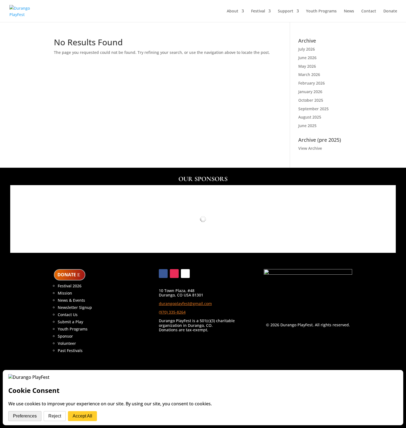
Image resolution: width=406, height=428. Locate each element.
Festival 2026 (69, 285)
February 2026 (311, 83)
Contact (368, 11)
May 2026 (307, 66)
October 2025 (310, 100)
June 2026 (307, 57)
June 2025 (307, 125)
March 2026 (309, 74)
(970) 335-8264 (172, 312)
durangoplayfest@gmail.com (185, 303)
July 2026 (306, 49)
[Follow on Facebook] (163, 273)
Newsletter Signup (75, 307)
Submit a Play (70, 321)
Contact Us (68, 314)
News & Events (71, 300)
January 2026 (310, 91)
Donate (390, 11)
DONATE (66, 275)
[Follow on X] (185, 273)
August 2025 (309, 117)
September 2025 (313, 108)
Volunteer (67, 343)
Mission (65, 293)
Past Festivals (70, 350)
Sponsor (65, 336)
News (349, 11)
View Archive (310, 148)
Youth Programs (321, 11)
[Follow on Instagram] (174, 273)
